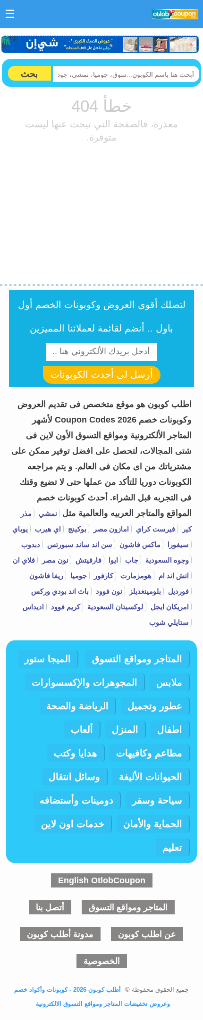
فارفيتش (88, 560)
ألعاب (82, 729)
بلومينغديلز (144, 591)
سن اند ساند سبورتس (78, 544)
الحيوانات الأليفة (150, 776)
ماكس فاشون (139, 544)
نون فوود (108, 591)
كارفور (102, 576)
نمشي (47, 513)
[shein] (100, 44)
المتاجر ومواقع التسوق (137, 659)
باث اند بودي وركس (60, 591)
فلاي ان (24, 560)
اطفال (169, 729)
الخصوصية (102, 961)
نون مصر (54, 560)
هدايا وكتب (75, 753)
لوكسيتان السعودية (114, 607)
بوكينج (76, 529)
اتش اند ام (173, 576)
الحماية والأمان (152, 824)
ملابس (169, 682)
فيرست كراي (154, 529)
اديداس (33, 607)
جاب (130, 560)
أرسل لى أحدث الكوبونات (102, 374)
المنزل (125, 729)
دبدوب (30, 544)
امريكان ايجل (169, 607)
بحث (29, 74)
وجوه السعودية (166, 560)
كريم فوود (64, 607)
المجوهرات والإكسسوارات (84, 682)
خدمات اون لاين (72, 824)
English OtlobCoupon (101, 880)
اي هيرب (47, 529)
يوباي (20, 529)
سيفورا (177, 544)
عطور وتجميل (154, 706)
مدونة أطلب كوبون (60, 934)
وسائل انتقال (74, 776)
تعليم (172, 847)
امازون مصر (110, 529)
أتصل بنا (50, 907)
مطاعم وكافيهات (149, 753)
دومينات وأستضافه (76, 800)
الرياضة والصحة (77, 706)
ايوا (112, 560)
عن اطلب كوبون (147, 934)
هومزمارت (135, 576)
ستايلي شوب (169, 622)
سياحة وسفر (157, 800)
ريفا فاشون (46, 576)
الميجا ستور (48, 659)
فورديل (177, 591)
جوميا (77, 576)
